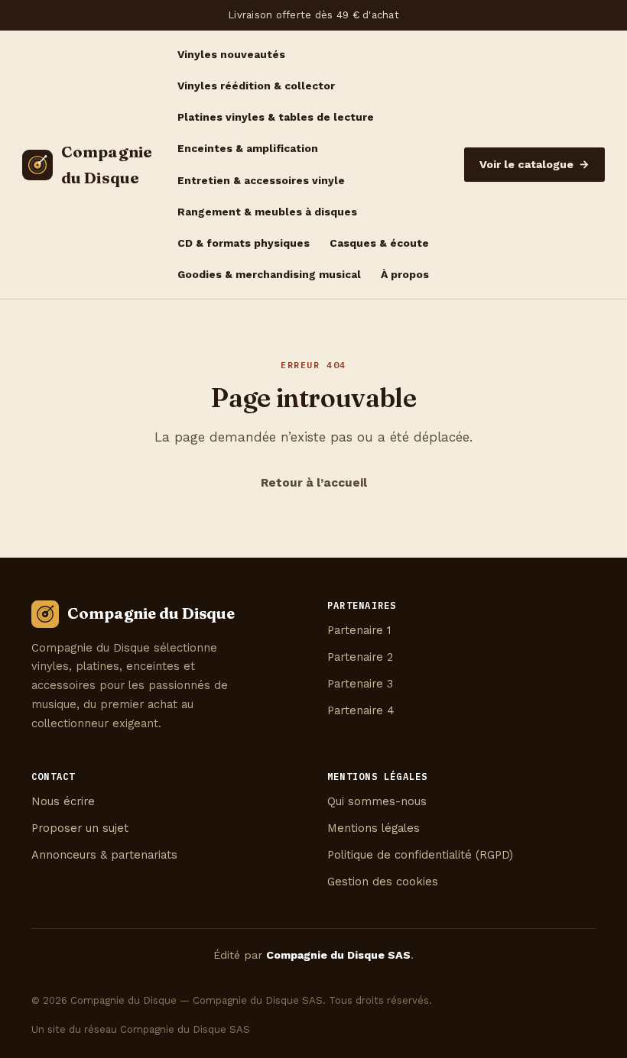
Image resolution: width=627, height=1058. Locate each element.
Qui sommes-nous (377, 801)
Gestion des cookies (382, 881)
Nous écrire (63, 801)
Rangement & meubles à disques (267, 211)
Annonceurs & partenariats (104, 855)
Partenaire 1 (359, 630)
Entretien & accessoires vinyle (261, 180)
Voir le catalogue (534, 164)
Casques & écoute (379, 243)
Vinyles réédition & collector (256, 85)
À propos (405, 274)
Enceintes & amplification (247, 148)
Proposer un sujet (79, 828)
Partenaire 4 (361, 710)
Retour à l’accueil (314, 483)
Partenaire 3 (360, 684)
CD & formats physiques (243, 243)
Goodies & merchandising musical (269, 274)
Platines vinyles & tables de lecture (275, 117)
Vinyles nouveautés (231, 54)
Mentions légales (373, 828)
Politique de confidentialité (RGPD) (420, 855)
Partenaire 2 (360, 657)
